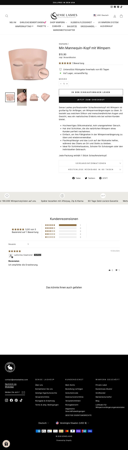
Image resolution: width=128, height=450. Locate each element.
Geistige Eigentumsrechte (46, 393)
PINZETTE (41, 26)
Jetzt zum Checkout (91, 100)
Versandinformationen (91, 163)
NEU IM (13, 22)
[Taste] (27, 64)
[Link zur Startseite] (64, 16)
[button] (65, 63)
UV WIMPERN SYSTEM (108, 22)
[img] (14, 251)
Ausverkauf (106, 26)
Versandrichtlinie (42, 397)
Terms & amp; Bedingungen (47, 405)
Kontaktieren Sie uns (44, 389)
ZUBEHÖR (57, 26)
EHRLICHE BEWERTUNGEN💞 (33, 22)
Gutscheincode (71, 393)
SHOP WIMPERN (57, 22)
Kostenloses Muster (104, 389)
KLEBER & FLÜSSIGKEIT (81, 22)
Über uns (39, 385)
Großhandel (100, 393)
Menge (63, 79)
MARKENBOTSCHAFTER (64, 30)
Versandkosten (69, 57)
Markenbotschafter (104, 397)
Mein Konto (70, 385)
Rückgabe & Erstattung (45, 401)
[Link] (61, 367)
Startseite (63, 44)
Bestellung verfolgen (74, 389)
